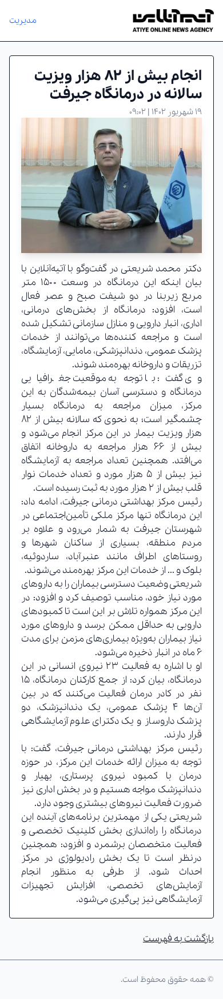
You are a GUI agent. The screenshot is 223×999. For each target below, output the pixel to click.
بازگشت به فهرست (178, 938)
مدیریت (23, 20)
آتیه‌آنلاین (47, 268)
